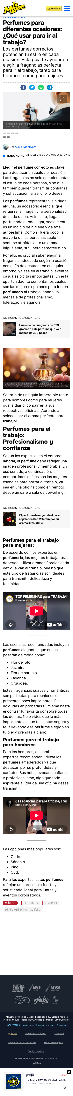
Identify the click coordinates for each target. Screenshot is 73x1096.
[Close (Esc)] (4, 133)
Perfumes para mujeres (22, 909)
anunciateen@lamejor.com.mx (38, 1025)
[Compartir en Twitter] (32, 87)
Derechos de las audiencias (22, 1042)
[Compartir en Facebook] (23, 87)
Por (23, 146)
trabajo (51, 903)
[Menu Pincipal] (67, 8)
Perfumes (31, 903)
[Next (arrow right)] (8, 137)
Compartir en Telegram (50, 87)
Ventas (14, 1033)
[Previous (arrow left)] (4, 137)
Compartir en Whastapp (41, 87)
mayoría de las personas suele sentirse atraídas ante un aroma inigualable (30, 242)
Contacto (61, 1025)
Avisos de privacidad (35, 1033)
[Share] (8, 133)
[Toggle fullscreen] (12, 133)
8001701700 (13, 1025)
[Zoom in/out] (16, 133)
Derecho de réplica (53, 1042)
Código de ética (36, 1051)
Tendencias (15, 155)
